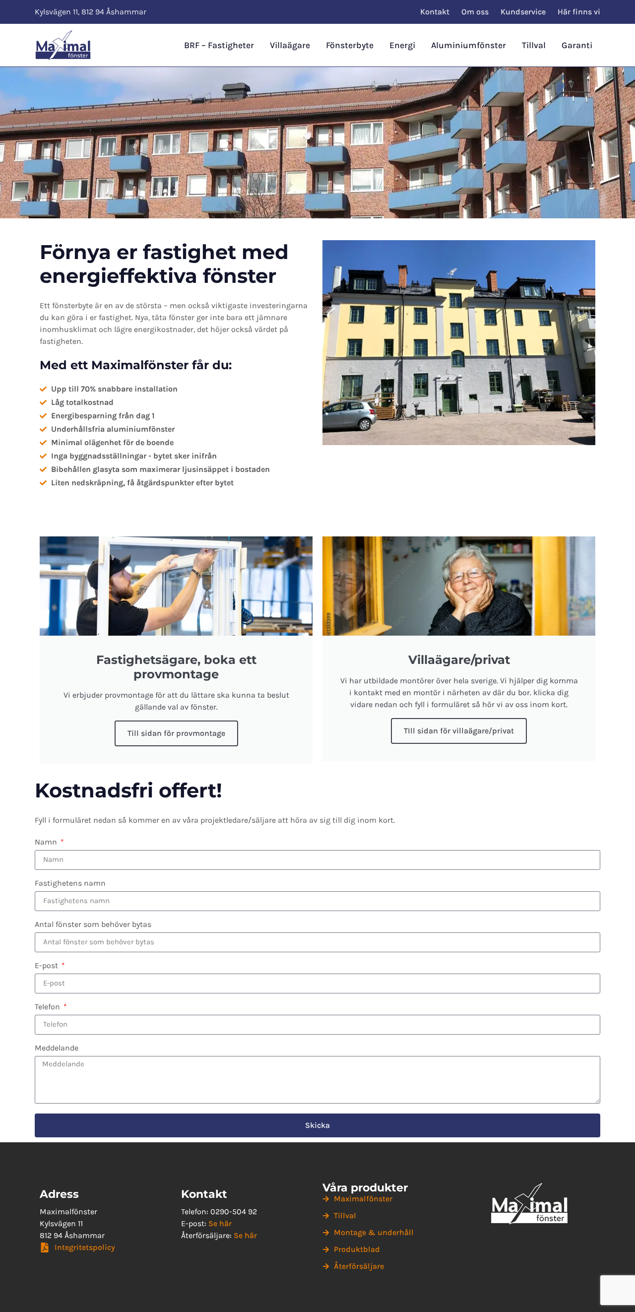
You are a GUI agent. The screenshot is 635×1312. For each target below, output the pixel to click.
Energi (402, 45)
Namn (47, 842)
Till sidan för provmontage (176, 733)
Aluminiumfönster (468, 45)
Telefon (48, 1007)
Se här (220, 1223)
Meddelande (56, 1048)
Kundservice (523, 11)
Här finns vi (579, 11)
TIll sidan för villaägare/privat (459, 730)
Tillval (534, 45)
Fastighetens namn (70, 883)
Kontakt (434, 11)
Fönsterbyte (350, 45)
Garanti (577, 45)
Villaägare (290, 45)
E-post (47, 966)
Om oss (475, 11)
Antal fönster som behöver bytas (93, 924)
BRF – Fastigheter (219, 45)
